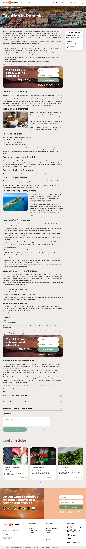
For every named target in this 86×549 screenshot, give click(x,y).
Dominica (48, 530)
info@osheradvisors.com (73, 540)
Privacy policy (33, 530)
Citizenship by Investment (35, 2)
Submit (14, 429)
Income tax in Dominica (73, 37)
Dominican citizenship (9, 274)
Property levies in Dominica (74, 43)
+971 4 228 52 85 (74, 3)
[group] (15, 463)
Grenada (48, 532)
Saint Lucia (49, 534)
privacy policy (34, 429)
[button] (38, 482)
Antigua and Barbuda (52, 528)
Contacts (65, 2)
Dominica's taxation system (74, 35)
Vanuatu (48, 539)
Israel (47, 526)
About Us (23, 2)
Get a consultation (48, 80)
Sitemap (31, 532)
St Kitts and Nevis (51, 537)
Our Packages (57, 2)
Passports (48, 2)
